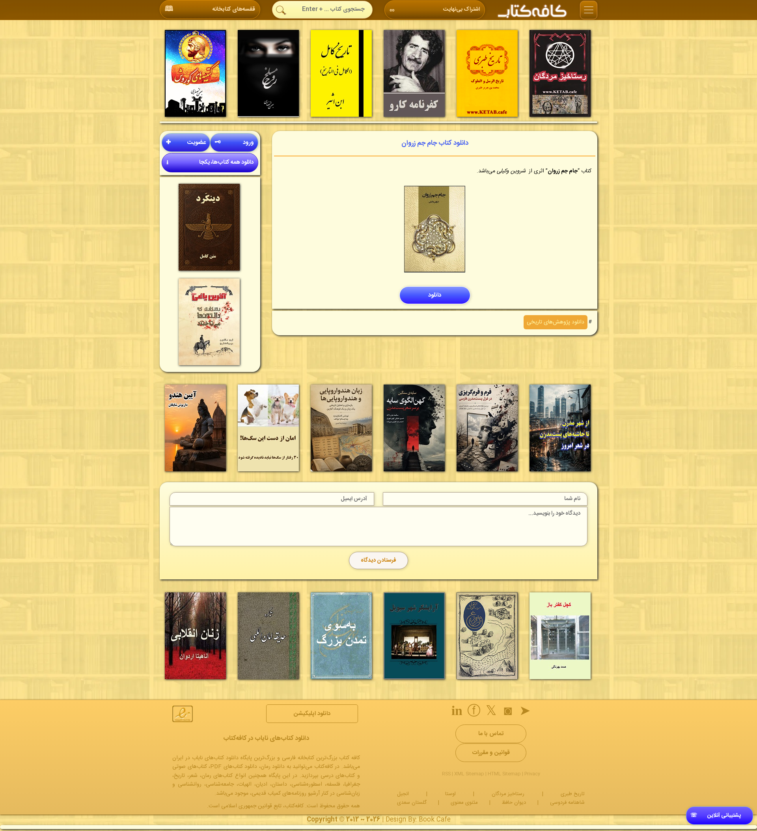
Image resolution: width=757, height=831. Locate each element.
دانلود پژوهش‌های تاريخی (555, 322)
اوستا (450, 794)
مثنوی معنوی (464, 802)
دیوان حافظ (514, 802)
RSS (446, 774)
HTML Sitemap (504, 774)
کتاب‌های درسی (338, 776)
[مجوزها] (182, 714)
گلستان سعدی (412, 802)
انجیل (403, 794)
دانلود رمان (273, 766)
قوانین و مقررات (491, 753)
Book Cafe (435, 819)
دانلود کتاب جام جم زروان (434, 143)
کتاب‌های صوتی (189, 766)
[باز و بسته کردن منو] (588, 10)
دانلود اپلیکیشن (312, 714)
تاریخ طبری (573, 794)
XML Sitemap (469, 774)
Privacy (532, 774)
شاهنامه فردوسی (567, 802)
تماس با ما (490, 734)
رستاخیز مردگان (508, 794)
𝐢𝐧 (456, 712)
